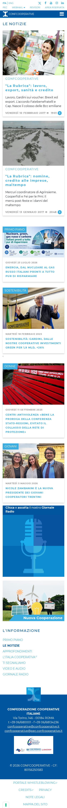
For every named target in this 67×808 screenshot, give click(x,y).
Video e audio (14, 668)
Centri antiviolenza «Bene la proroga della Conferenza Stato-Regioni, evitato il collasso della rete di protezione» (30, 423)
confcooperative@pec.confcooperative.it (34, 731)
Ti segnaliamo (14, 663)
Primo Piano (13, 640)
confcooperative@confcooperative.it (33, 726)
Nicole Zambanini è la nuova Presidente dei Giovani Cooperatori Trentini (29, 492)
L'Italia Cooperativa (19, 657)
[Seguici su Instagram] (57, 3)
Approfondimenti (17, 651)
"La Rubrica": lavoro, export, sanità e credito (29, 88)
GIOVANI (10, 446)
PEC (5, 7)
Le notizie (11, 645)
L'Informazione (21, 630)
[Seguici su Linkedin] (62, 3)
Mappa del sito (35, 804)
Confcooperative (21, 14)
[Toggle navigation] (60, 14)
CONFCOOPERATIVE (22, 78)
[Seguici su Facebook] (45, 3)
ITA (4, 3)
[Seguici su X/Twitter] (39, 3)
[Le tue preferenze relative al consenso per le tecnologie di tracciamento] (6, 805)
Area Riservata (54, 7)
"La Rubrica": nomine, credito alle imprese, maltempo (27, 180)
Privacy (45, 790)
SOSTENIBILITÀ (15, 290)
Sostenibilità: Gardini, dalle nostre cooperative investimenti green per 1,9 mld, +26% (33, 343)
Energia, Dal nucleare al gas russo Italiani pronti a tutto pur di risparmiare (30, 272)
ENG (11, 3)
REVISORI (35, 7)
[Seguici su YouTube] (51, 3)
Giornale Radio (15, 674)
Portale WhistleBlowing (34, 782)
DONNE (10, 366)
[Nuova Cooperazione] (33, 600)
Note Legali (35, 797)
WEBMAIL (17, 7)
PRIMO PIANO (14, 229)
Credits (25, 790)
